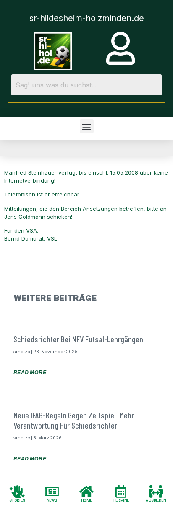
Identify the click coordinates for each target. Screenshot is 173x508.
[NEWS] (52, 491)
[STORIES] (17, 491)
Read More (30, 373)
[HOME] (86, 491)
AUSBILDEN (156, 500)
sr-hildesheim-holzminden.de (86, 18)
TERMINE (121, 500)
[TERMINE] (121, 491)
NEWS (52, 500)
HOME (86, 500)
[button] (87, 126)
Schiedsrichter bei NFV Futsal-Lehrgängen (78, 339)
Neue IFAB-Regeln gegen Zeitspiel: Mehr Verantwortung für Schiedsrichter (73, 420)
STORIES (17, 500)
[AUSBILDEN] (155, 491)
